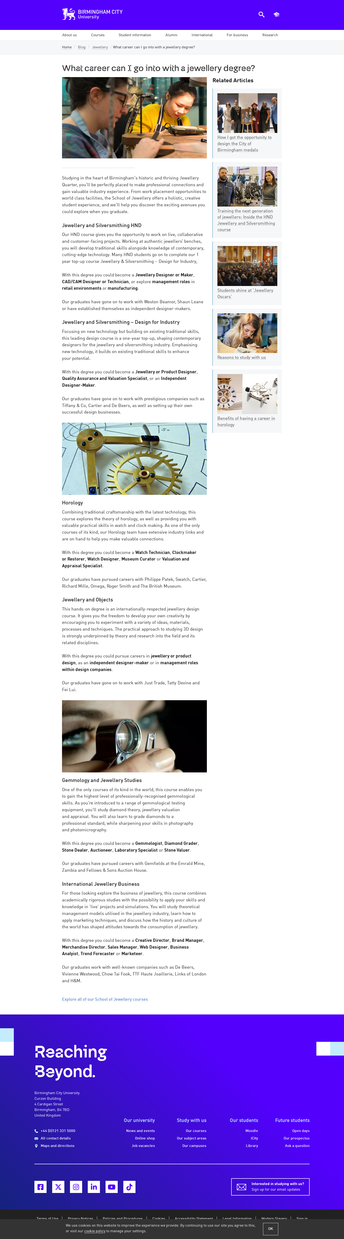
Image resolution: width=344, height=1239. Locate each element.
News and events (140, 1131)
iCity (254, 1138)
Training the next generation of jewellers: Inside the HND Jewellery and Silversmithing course (246, 220)
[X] (58, 1187)
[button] (69, 35)
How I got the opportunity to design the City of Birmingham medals (244, 143)
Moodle (251, 1131)
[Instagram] (76, 1187)
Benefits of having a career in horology (246, 421)
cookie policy (94, 1231)
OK (270, 1229)
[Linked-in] (94, 1187)
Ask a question (297, 1146)
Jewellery (100, 47)
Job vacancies (143, 1146)
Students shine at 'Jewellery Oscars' (245, 293)
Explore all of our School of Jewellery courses (105, 999)
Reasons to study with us (241, 357)
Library (252, 1146)
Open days (301, 1131)
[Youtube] (112, 1187)
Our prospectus (297, 1138)
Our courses (196, 1131)
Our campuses (194, 1146)
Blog (82, 47)
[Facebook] (40, 1187)
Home (67, 47)
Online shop (145, 1138)
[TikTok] (129, 1187)
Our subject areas (191, 1138)
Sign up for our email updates (278, 1187)
